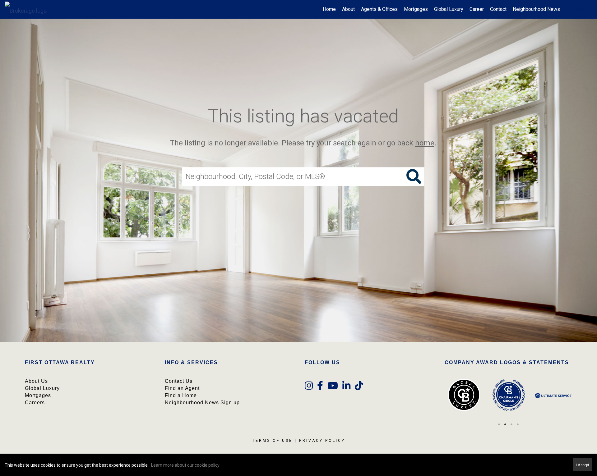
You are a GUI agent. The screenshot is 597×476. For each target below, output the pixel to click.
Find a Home (181, 395)
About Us (36, 381)
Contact (498, 9)
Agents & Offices (379, 9)
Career (477, 9)
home (424, 143)
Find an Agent (182, 388)
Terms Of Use (272, 440)
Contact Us (178, 381)
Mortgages (416, 9)
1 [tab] (499, 424)
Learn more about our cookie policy (185, 465)
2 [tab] (505, 424)
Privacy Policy (322, 440)
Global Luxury (448, 9)
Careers (35, 402)
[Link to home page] (29, 9)
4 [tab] (518, 424)
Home (329, 9)
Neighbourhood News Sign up (202, 402)
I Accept (582, 465)
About (348, 9)
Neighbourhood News (536, 9)
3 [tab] (511, 424)
